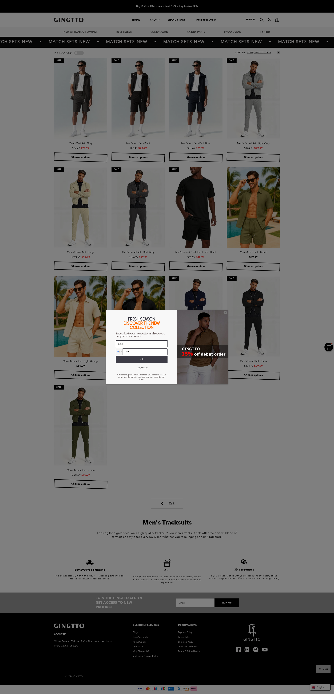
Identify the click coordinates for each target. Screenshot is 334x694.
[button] (119, 351)
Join (141, 359)
